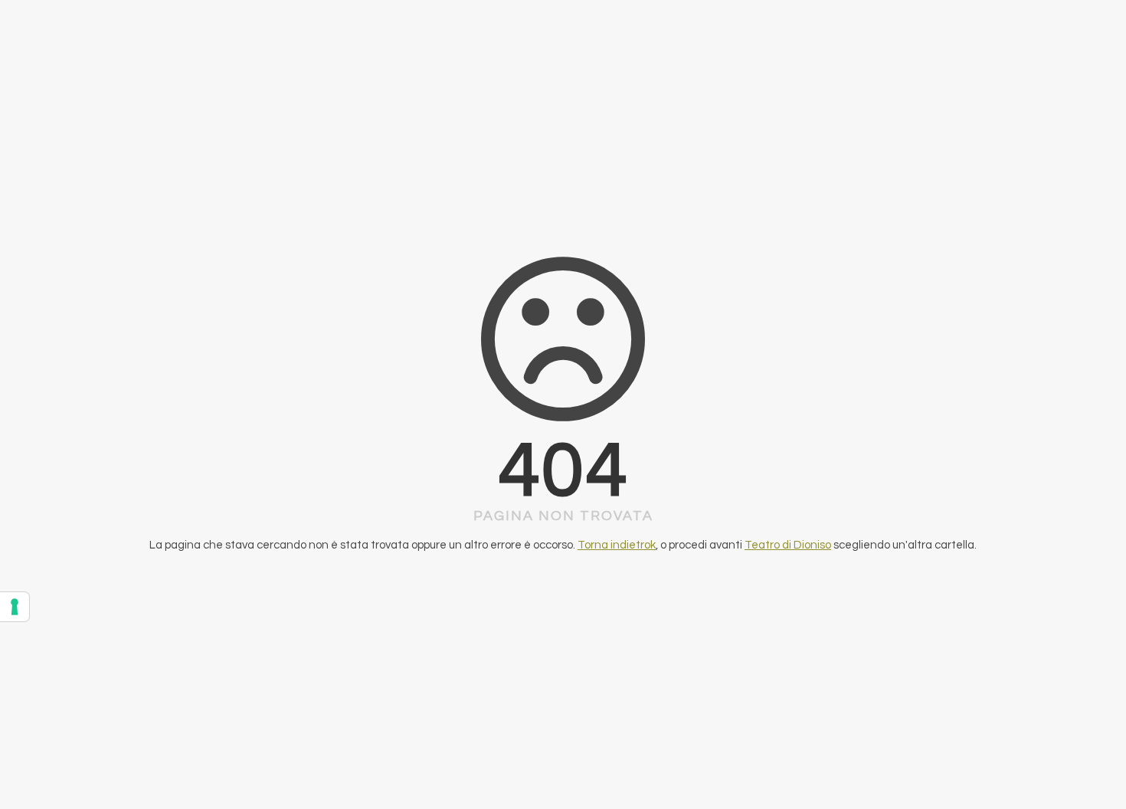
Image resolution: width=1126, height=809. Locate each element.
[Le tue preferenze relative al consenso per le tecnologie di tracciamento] (14, 606)
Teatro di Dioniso (788, 545)
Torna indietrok (617, 545)
